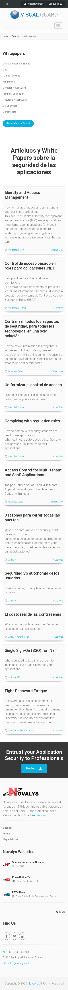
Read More (58, 250)
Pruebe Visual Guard (18, 123)
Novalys (33, 983)
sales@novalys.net (18, 963)
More (62, 911)
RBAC (23, 308)
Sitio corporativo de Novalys (28, 862)
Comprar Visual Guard (14, 87)
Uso (5, 69)
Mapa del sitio (10, 839)
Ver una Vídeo (10, 105)
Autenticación (23, 637)
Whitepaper (13, 250)
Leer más (36, 815)
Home (5, 36)
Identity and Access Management (22, 195)
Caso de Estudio (16, 407)
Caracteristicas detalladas (16, 63)
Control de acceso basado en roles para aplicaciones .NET (30, 265)
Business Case (15, 371)
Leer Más (59, 308)
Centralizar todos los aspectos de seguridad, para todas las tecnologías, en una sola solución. (32, 328)
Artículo (12, 560)
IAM (22, 250)
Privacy (6, 833)
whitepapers (30, 36)
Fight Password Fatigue (26, 691)
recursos (16, 36)
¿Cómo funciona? (12, 75)
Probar (31, 768)
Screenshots (9, 111)
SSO (18, 677)
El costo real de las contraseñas (33, 614)
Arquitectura (9, 81)
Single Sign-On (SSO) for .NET (31, 650)
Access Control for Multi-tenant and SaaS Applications (33, 472)
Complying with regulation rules (32, 421)
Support (7, 827)
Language (54, 4)
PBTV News (18, 892)
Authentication (23, 730)
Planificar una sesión (13, 93)
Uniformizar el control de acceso (33, 385)
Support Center (35, 4)
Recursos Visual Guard (15, 99)
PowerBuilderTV (21, 877)
